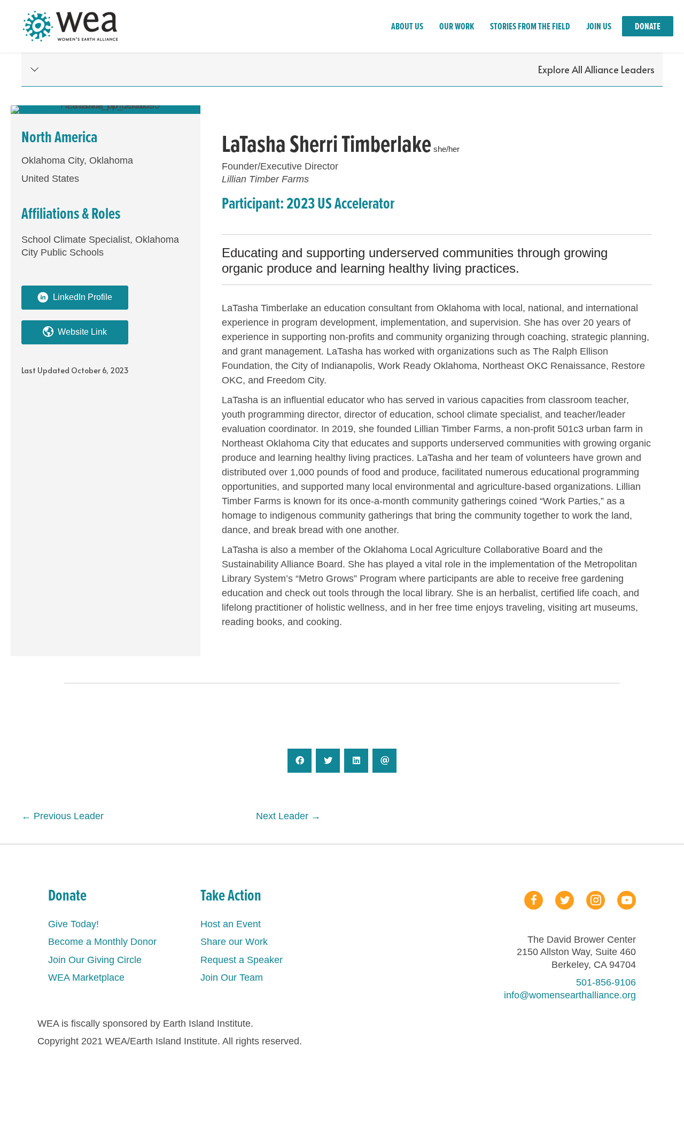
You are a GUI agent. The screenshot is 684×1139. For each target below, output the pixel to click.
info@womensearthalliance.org (570, 995)
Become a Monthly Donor (102, 941)
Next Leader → (288, 816)
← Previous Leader (62, 816)
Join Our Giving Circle (95, 960)
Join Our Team (231, 977)
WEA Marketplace (86, 977)
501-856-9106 (606, 982)
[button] (342, 69)
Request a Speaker (241, 960)
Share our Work (234, 941)
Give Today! (73, 924)
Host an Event (230, 924)
